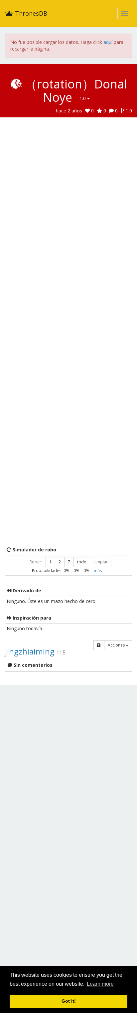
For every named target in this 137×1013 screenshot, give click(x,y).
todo (81, 562)
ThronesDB (30, 13)
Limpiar (100, 562)
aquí (107, 42)
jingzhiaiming (30, 651)
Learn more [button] (100, 984)
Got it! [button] (69, 1001)
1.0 (83, 98)
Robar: (36, 562)
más (98, 570)
